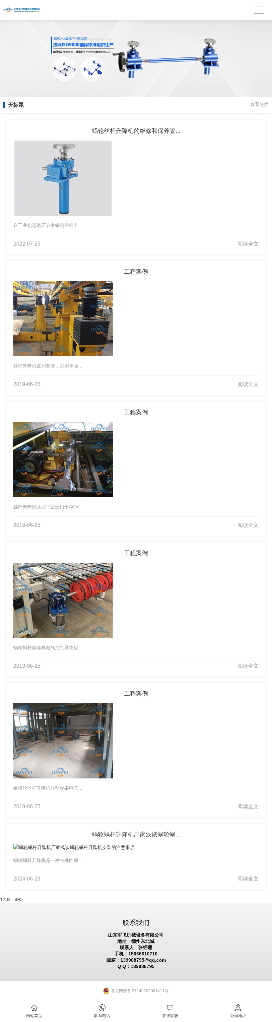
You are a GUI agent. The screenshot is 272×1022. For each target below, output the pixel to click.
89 (17, 899)
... (13, 899)
